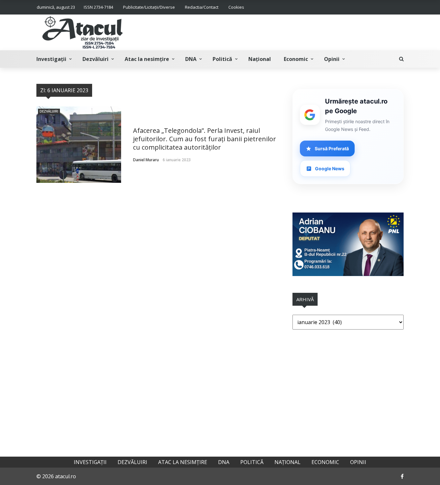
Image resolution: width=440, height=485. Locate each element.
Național (259, 59)
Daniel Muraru (146, 160)
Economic (296, 59)
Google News (329, 168)
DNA (190, 59)
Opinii (332, 59)
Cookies (236, 7)
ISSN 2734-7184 (98, 7)
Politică (222, 59)
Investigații (51, 59)
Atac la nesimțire (147, 59)
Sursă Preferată (332, 148)
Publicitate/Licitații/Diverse (149, 7)
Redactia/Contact (201, 7)
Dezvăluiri (95, 59)
